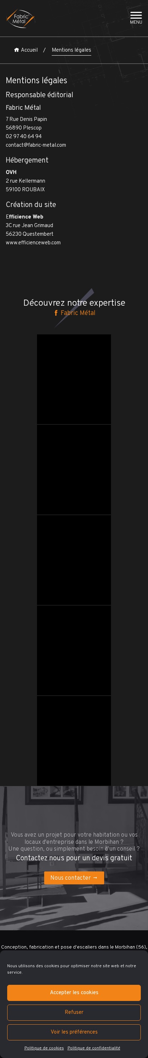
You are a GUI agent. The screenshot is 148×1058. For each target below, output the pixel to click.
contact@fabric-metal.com (36, 145)
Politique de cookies (44, 1048)
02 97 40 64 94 (24, 136)
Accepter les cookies (74, 992)
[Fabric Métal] (20, 18)
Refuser (74, 1012)
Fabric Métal (77, 313)
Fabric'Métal (58, 344)
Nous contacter (70, 878)
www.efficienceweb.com (33, 243)
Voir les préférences (74, 1032)
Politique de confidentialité (94, 1048)
